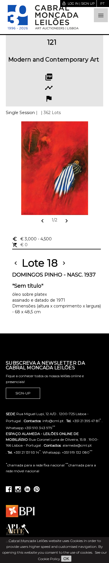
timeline (49, 88)
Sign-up (23, 393)
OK (66, 558)
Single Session (20, 112)
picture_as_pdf (49, 77)
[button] (101, 15)
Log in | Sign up (78, 3)
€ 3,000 (32, 239)
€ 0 (20, 244)
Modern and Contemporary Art (53, 59)
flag (49, 99)
